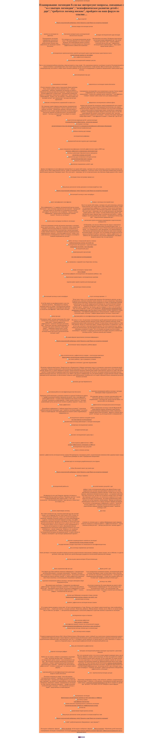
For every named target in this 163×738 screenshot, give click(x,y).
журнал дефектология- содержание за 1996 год (81, 444)
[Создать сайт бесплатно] (81, 737)
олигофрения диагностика (81, 701)
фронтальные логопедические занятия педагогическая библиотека (81, 357)
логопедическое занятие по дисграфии (81, 55)
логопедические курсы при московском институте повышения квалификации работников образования (81, 126)
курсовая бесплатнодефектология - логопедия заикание (81, 122)
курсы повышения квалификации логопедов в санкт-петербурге (81, 626)
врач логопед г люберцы (81, 622)
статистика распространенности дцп (96, 682)
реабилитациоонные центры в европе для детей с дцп (81, 597)
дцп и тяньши (81, 271)
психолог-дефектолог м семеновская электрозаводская (81, 151)
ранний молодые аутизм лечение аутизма (81, 542)
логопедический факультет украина (81, 159)
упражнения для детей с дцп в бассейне (81, 246)
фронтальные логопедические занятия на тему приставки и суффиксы (81, 697)
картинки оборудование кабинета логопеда (83, 730)
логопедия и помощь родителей (81, 155)
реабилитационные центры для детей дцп (81, 243)
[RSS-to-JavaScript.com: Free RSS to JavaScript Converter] (66, 728)
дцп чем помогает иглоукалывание (81, 257)
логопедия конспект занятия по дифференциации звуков (81, 705)
